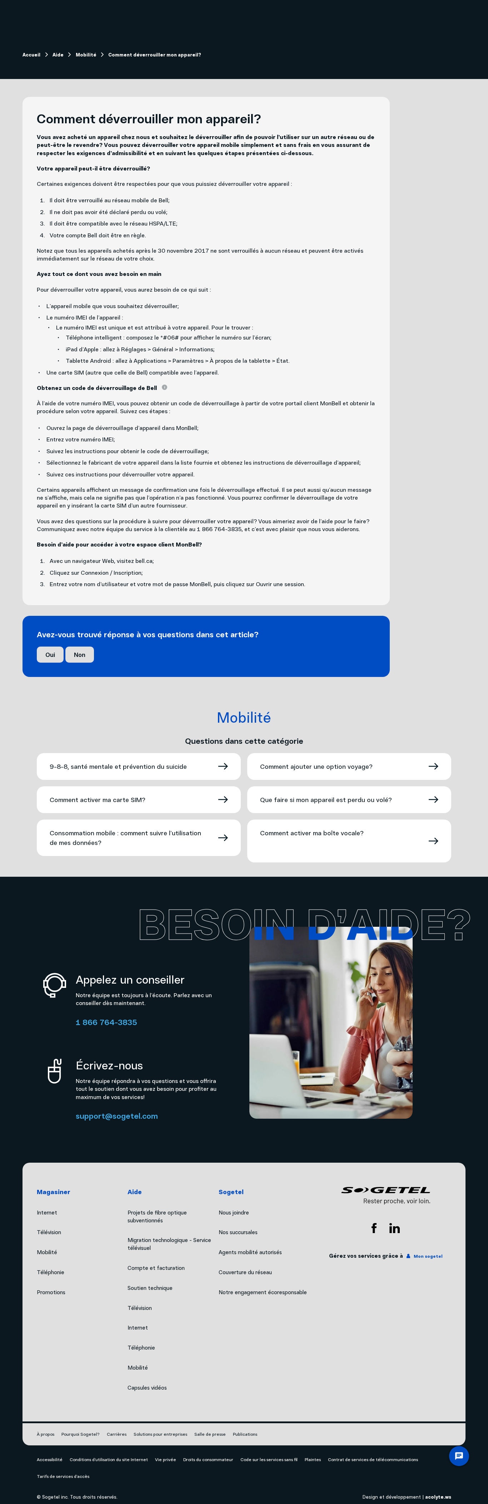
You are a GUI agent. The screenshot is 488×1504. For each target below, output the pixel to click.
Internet (138, 1327)
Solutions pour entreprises (160, 1434)
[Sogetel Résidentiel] (385, 1195)
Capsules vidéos (147, 1387)
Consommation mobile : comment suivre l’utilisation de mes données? (125, 837)
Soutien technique (150, 1287)
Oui (50, 654)
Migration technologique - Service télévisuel (169, 1243)
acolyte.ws (438, 1497)
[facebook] (374, 1228)
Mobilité (138, 1367)
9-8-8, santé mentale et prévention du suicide (118, 766)
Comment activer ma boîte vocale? (312, 832)
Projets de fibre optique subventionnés (157, 1216)
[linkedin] (394, 1228)
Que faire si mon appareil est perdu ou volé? (326, 799)
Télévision (140, 1307)
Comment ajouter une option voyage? (316, 766)
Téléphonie (141, 1347)
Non (79, 654)
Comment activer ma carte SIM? (97, 799)
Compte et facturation (156, 1267)
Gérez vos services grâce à (386, 1255)
